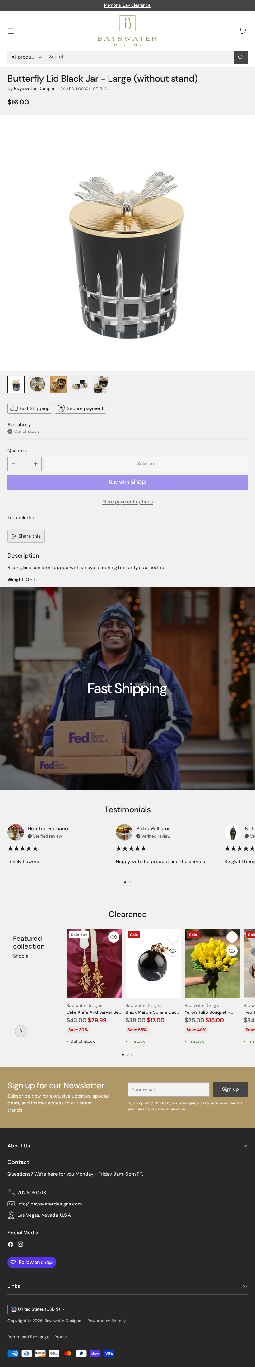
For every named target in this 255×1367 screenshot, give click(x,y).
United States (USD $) (39, 1309)
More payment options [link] (127, 502)
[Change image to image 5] (100, 384)
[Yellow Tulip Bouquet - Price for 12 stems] (212, 963)
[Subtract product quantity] (13, 464)
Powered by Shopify (106, 1320)
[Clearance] (21, 1031)
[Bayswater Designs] (127, 30)
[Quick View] (113, 937)
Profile (60, 1337)
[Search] (241, 57)
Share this (29, 536)
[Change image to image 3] (58, 384)
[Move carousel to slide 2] (130, 882)
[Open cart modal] (242, 30)
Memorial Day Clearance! (127, 5)
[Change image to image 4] (79, 384)
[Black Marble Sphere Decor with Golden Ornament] (153, 963)
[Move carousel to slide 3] (132, 1055)
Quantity (17, 450)
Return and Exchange (28, 1337)
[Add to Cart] (172, 937)
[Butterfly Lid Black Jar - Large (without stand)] (127, 243)
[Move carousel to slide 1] (125, 882)
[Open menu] (10, 30)
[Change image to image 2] (37, 384)
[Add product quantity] (35, 464)
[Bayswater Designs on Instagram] (20, 1245)
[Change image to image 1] (16, 384)
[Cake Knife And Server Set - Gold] (94, 963)
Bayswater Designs (35, 88)
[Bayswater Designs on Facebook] (10, 1245)
